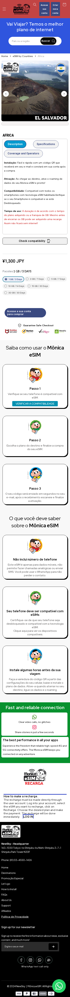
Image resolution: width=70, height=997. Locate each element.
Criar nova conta (55, 9)
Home (4, 56)
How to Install (8, 889)
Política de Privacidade (15, 916)
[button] (4, 9)
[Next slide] (64, 94)
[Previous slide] (6, 94)
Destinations (8, 872)
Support (6, 905)
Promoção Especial (12, 878)
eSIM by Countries (23, 56)
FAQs (4, 894)
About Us (6, 899)
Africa (41, 56)
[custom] (21, 960)
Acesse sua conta (44, 9)
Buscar (45, 41)
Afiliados (6, 910)
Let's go (5, 883)
